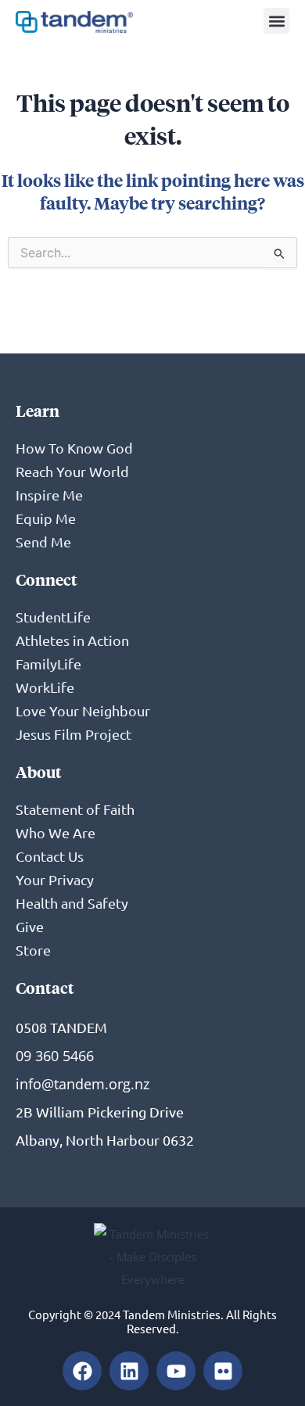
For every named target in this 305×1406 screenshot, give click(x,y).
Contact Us (50, 856)
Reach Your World (72, 471)
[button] (276, 21)
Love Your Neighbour (83, 710)
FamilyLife (48, 663)
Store (33, 950)
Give (30, 926)
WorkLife (45, 687)
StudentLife (53, 616)
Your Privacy (55, 879)
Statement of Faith (75, 809)
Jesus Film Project (73, 734)
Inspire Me (49, 494)
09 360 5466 (55, 1055)
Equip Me (46, 518)
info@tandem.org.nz (82, 1083)
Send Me (43, 541)
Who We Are (55, 832)
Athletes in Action (72, 640)
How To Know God (74, 447)
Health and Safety (72, 903)
